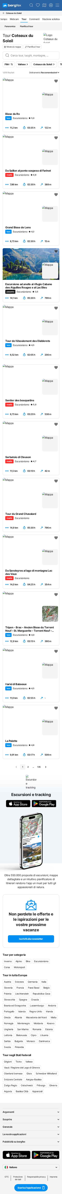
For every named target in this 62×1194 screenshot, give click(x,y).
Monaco (31, 1041)
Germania (33, 981)
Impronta (53, 1177)
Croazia (35, 999)
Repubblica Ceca (41, 993)
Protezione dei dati (18, 1178)
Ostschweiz (27, 1085)
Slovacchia (9, 999)
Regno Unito (35, 1011)
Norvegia (8, 1023)
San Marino (23, 1029)
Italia (43, 981)
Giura (29, 1073)
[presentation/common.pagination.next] (46, 767)
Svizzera (19, 981)
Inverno (8, 961)
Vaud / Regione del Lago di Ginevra (22, 1067)
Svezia (7, 1047)
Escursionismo (41, 961)
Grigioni (8, 1061)
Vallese (28, 1061)
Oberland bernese (13, 1073)
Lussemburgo (37, 1005)
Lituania (44, 1035)
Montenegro (23, 1023)
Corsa (7, 967)
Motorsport (19, 967)
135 (39, 767)
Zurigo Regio (10, 1085)
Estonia (49, 1029)
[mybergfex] (51, 5)
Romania (37, 1029)
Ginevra (53, 1085)
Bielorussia (21, 1035)
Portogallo (9, 1011)
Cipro (33, 1035)
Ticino (19, 1061)
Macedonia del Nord (36, 1017)
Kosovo (50, 1023)
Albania (18, 1017)
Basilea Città (22, 1091)
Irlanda (49, 1011)
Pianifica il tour (26, 26)
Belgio (46, 987)
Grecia (7, 1017)
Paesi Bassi (33, 987)
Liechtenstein (22, 993)
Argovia (8, 1091)
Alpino (19, 961)
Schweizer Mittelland (46, 1073)
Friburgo (41, 1085)
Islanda (21, 1011)
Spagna (23, 999)
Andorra (52, 1005)
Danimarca (44, 1041)
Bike (28, 961)
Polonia (7, 993)
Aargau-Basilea (33, 1079)
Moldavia (38, 1023)
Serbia (7, 1041)
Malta (53, 1017)
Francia (20, 987)
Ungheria (8, 1029)
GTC (7, 1177)
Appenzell (37, 1091)
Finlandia (19, 1047)
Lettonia (8, 1035)
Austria (7, 981)
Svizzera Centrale (13, 1079)
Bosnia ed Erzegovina (15, 1005)
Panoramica (10, 26)
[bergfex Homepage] (12, 5)
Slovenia (8, 987)
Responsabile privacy (36, 1177)
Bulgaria (19, 1041)
